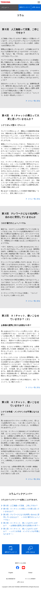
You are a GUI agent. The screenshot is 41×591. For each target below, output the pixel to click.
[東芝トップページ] (6, 2)
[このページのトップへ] (37, 588)
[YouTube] (23, 568)
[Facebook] (17, 568)
